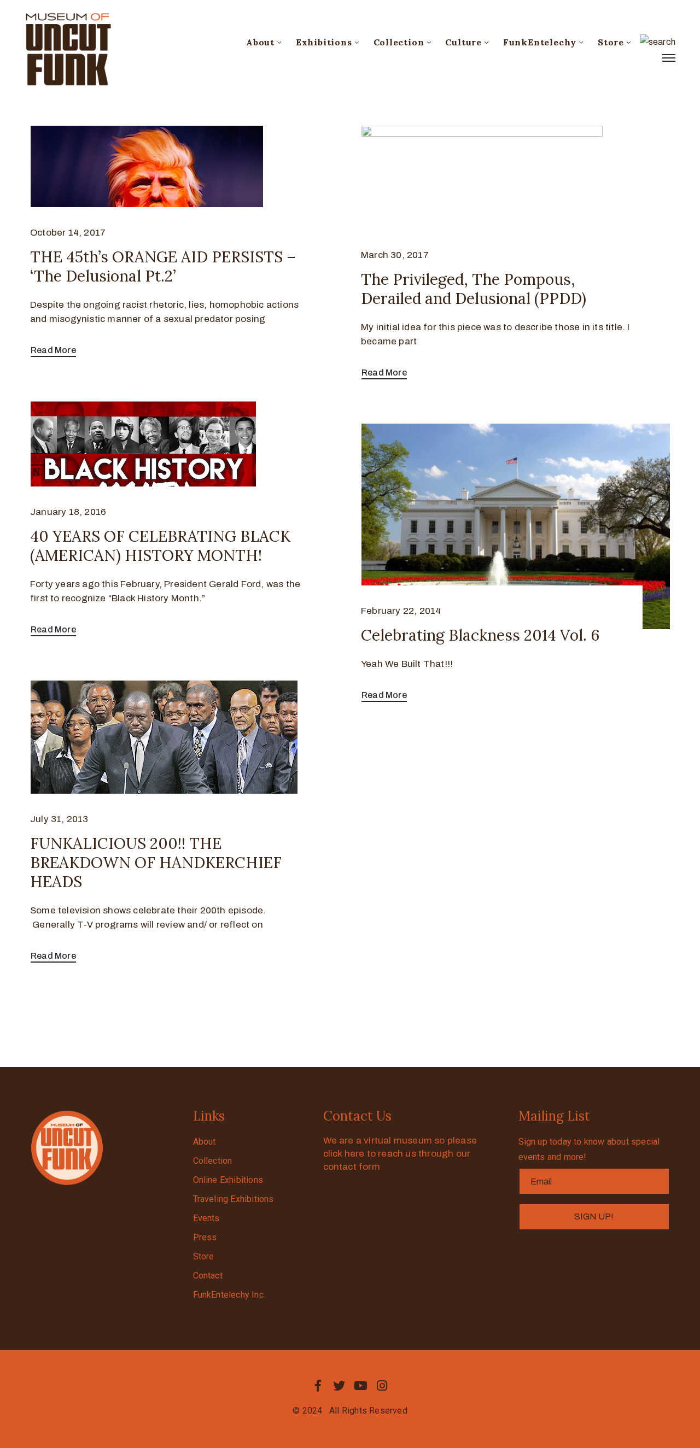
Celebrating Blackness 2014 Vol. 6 (480, 635)
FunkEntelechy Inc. (229, 1294)
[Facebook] (318, 1386)
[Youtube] (361, 1386)
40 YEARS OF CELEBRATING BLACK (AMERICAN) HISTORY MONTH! (160, 545)
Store (611, 42)
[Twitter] (339, 1386)
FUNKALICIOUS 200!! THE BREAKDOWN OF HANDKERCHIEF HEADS (156, 863)
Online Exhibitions (228, 1180)
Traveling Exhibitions (233, 1199)
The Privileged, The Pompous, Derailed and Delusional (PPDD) (473, 288)
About (260, 42)
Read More (53, 350)
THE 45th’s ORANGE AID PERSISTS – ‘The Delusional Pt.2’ (163, 266)
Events (206, 1218)
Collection (399, 42)
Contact (208, 1275)
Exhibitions (324, 42)
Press (205, 1237)
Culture (463, 42)
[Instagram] (382, 1386)
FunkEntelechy (539, 42)
